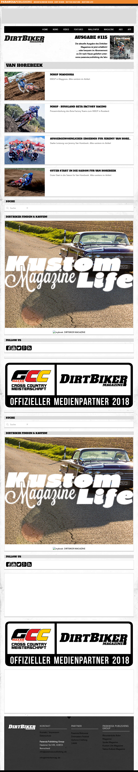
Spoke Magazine (110, 742)
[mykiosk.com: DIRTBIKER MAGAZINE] (69, 332)
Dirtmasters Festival (80, 736)
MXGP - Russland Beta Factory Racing (78, 106)
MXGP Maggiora (62, 74)
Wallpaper (93, 29)
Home (45, 29)
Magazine (109, 29)
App (129, 29)
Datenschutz (45, 735)
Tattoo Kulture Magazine (113, 749)
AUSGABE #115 (91, 37)
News (55, 29)
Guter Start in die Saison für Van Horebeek (83, 170)
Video (66, 29)
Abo (121, 29)
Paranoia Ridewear (79, 733)
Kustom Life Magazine (112, 745)
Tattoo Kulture (72, 2)
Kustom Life (87, 2)
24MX (74, 743)
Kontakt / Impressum (49, 732)
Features (78, 29)
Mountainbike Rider (43, 2)
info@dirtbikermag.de (50, 757)
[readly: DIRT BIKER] (69, 275)
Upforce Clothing (79, 740)
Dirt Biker (59, 2)
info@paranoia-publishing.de (53, 751)
